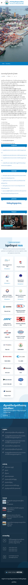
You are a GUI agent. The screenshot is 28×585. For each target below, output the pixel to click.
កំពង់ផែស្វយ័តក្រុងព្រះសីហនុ (14, 203)
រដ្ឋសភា (6, 470)
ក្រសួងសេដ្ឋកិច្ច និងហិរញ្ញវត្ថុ (11, 479)
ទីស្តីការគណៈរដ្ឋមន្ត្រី (9, 467)
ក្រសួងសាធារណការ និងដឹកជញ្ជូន (12, 485)
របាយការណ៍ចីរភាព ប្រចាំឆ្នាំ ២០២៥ (12, 446)
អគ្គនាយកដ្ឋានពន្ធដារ (9, 476)
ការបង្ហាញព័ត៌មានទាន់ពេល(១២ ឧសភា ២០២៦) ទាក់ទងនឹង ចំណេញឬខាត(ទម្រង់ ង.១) (15, 453)
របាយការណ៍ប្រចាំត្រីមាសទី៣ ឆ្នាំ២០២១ (8, 140)
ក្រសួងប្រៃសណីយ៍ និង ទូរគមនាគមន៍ (12, 488)
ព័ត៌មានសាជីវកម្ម (8, 63)
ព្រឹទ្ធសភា (7, 473)
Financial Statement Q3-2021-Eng (9, 143)
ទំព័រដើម (3, 63)
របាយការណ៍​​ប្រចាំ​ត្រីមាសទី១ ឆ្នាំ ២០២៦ (13, 449)
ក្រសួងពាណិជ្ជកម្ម (8, 482)
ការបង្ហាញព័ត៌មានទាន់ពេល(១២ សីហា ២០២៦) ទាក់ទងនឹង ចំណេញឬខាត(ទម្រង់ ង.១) (15, 436)
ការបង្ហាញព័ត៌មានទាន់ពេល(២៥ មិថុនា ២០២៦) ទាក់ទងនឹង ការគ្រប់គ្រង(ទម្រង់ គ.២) (14, 155)
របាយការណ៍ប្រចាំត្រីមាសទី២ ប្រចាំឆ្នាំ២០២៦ (14, 432)
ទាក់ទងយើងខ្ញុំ (5, 415)
